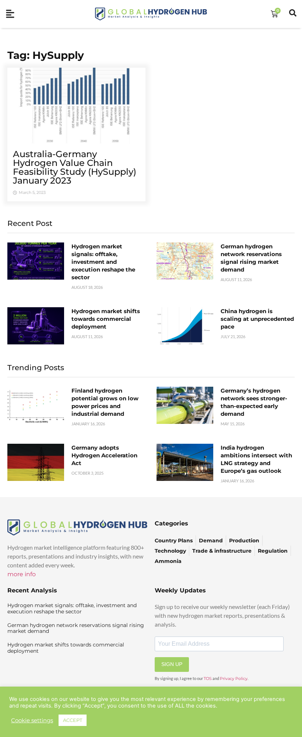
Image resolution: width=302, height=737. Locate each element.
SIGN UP (171, 664)
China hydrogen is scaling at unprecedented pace (257, 319)
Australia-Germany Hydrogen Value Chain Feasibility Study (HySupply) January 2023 (74, 167)
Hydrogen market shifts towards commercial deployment (105, 319)
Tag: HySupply (45, 55)
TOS (208, 678)
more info (21, 574)
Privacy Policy (233, 678)
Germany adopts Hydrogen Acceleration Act (104, 455)
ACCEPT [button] (72, 720)
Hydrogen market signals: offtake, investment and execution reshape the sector (103, 262)
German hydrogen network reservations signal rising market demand (75, 628)
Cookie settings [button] (32, 720)
